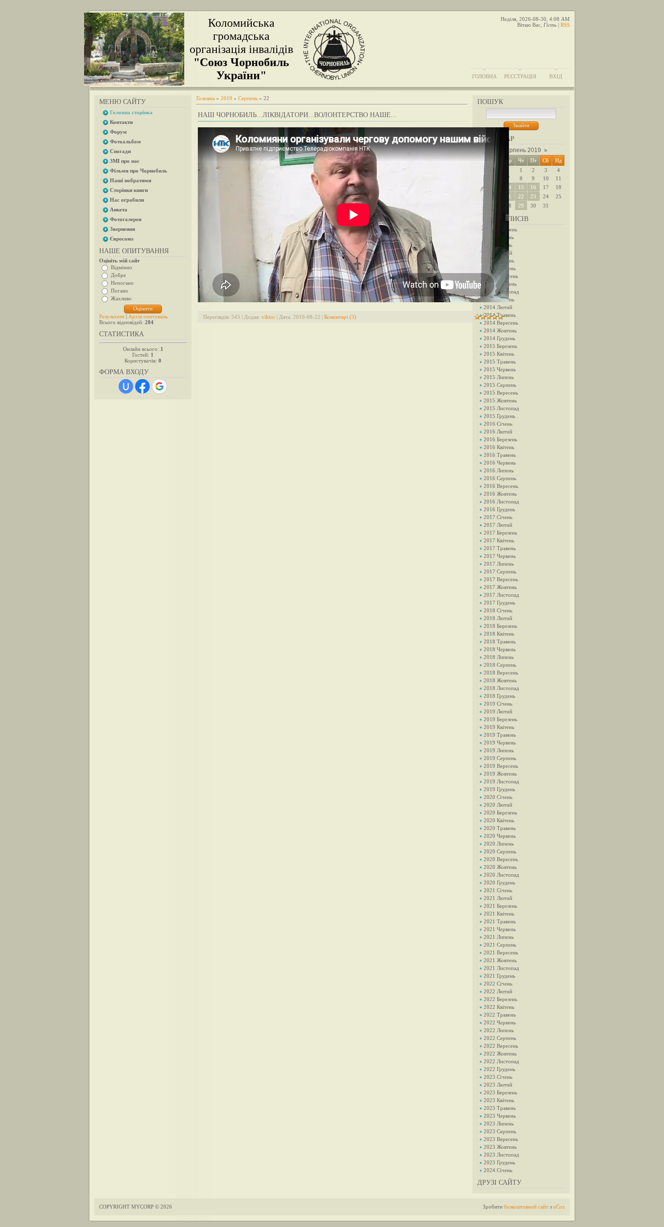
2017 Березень (500, 533)
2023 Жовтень (500, 1147)
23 (533, 196)
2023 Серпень (500, 1131)
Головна (484, 76)
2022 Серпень (500, 1038)
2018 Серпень (500, 665)
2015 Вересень (501, 393)
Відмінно (121, 267)
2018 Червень (500, 649)
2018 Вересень (501, 672)
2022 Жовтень (500, 1053)
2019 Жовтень (500, 774)
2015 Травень (500, 361)
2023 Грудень (499, 1162)
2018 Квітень (499, 634)
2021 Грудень (499, 976)
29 (521, 205)
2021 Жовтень (500, 960)
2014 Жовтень (500, 330)
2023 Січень (498, 1077)
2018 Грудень (499, 696)
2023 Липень (499, 1123)
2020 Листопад (501, 875)
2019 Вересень (501, 766)
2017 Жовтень (500, 587)
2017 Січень (498, 517)
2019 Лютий (498, 711)
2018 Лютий (498, 618)
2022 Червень (500, 1022)
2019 (226, 98)
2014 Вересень (501, 323)
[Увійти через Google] (159, 386)
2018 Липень (499, 657)
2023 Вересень (501, 1139)
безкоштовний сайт (526, 1207)
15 (521, 187)
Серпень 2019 (521, 150)
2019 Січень (498, 704)
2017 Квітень (499, 540)
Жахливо (121, 298)
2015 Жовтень (500, 400)
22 (521, 196)
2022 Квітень (499, 1007)
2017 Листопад (501, 595)
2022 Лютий (498, 991)
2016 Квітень (499, 447)
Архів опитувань (148, 316)
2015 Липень (499, 377)
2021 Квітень (499, 913)
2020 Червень (500, 836)
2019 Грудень (499, 789)
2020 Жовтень (500, 867)
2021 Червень (500, 929)
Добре (118, 275)
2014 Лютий (498, 307)
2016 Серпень (500, 478)
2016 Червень (500, 463)
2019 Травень (500, 735)
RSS (565, 25)
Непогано (122, 283)
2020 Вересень (501, 859)
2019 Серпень (500, 758)
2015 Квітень (499, 354)
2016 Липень (499, 470)
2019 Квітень (499, 727)
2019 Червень (500, 742)
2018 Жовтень (500, 680)
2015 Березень (500, 346)
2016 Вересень (501, 486)
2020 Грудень (499, 882)
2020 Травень (500, 828)
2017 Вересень (501, 579)
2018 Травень (500, 641)
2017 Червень (500, 556)
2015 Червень (500, 369)
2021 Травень (500, 921)
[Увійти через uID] (126, 386)
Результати (111, 316)
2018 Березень (500, 626)
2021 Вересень (501, 952)
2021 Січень (498, 890)
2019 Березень (500, 719)
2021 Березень (500, 906)
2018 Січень (498, 610)
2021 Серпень (500, 945)
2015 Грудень (499, 416)
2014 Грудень (499, 338)
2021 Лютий (498, 898)
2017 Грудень (499, 602)
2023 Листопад (501, 1155)
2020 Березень (500, 812)
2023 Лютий (498, 1085)
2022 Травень (500, 1015)
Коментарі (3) (340, 317)
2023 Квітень (499, 1100)
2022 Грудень (499, 1069)
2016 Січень (498, 424)
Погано (119, 291)
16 (533, 187)
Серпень (248, 98)
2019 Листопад (501, 781)
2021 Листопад (501, 968)
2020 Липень (499, 844)
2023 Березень (500, 1092)
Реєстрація (520, 76)
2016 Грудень (499, 509)
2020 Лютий (498, 805)
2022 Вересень (501, 1046)
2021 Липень (499, 937)
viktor (268, 317)
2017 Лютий (498, 525)
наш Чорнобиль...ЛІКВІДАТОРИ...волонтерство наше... (297, 115)
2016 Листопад (501, 501)
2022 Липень (499, 1030)
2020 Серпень (500, 851)
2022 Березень (500, 999)
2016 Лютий (498, 431)
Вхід (555, 76)
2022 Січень (498, 983)
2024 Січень (498, 1170)
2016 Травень (500, 455)
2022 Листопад (501, 1061)
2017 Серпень (500, 571)
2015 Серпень (500, 385)
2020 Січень (498, 797)
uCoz (559, 1207)
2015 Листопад (501, 408)
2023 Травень (500, 1108)
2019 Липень (499, 750)
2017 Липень (499, 564)
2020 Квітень (499, 820)
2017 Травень (500, 548)
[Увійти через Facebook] (142, 386)
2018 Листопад (501, 688)
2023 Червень (500, 1116)
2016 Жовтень (500, 494)
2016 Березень (500, 439)
